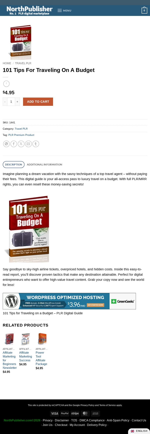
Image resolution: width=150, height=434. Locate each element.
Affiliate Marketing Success (25, 356)
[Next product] (6, 84)
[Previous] (3, 356)
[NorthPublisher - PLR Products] (29, 10)
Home (7, 63)
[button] (64, 10)
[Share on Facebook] (13, 144)
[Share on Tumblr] (35, 144)
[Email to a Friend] (28, 144)
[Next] (48, 356)
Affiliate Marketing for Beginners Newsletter (10, 360)
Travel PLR (23, 63)
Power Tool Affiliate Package (41, 358)
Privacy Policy (87, 405)
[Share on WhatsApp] (6, 144)
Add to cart (38, 101)
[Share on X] (21, 144)
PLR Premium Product (21, 134)
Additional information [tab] (44, 164)
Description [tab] (13, 164)
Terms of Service (107, 405)
